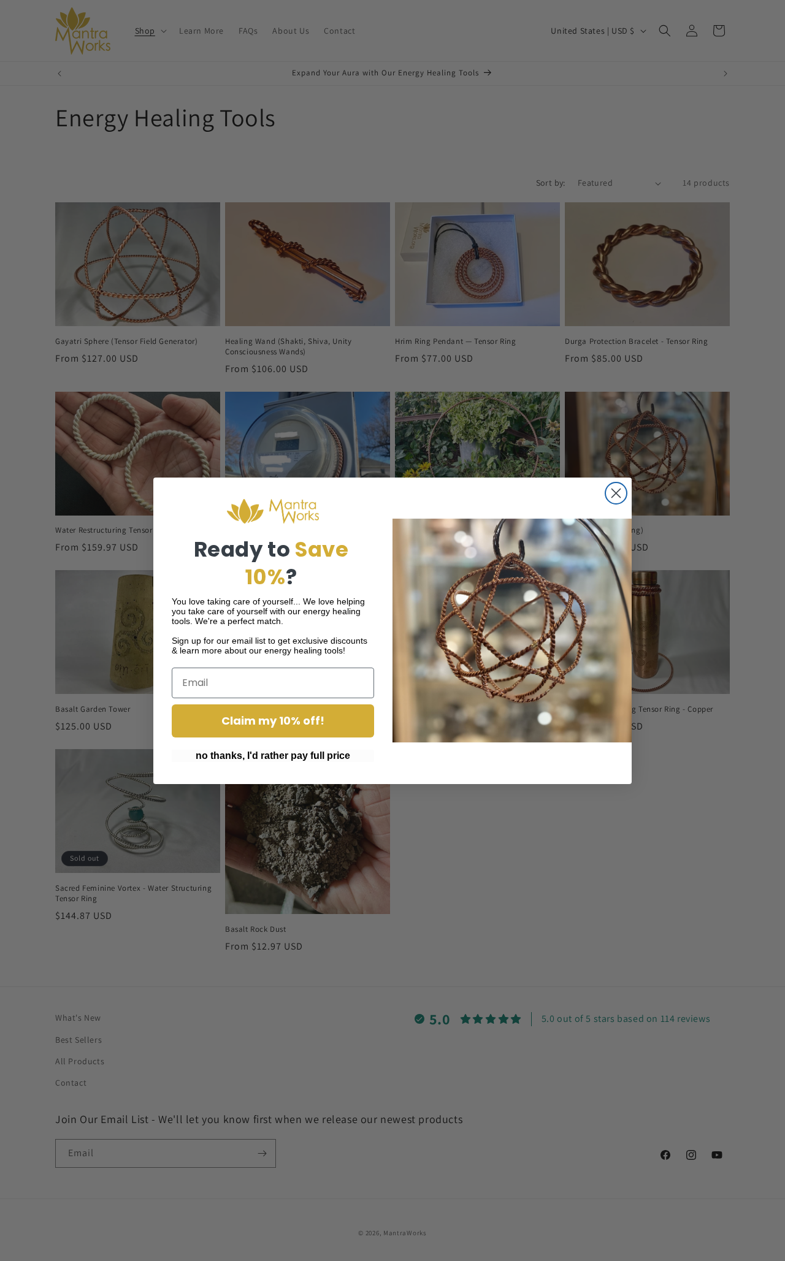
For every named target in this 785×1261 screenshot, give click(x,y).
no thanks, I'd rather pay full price (273, 755)
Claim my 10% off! (272, 720)
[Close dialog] (616, 493)
